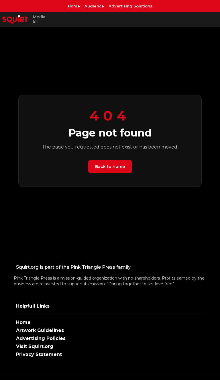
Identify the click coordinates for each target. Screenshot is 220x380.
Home (74, 6)
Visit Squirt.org (34, 346)
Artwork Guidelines (40, 330)
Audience (94, 6)
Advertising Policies (41, 338)
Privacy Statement (39, 354)
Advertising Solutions (130, 6)
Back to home (110, 166)
